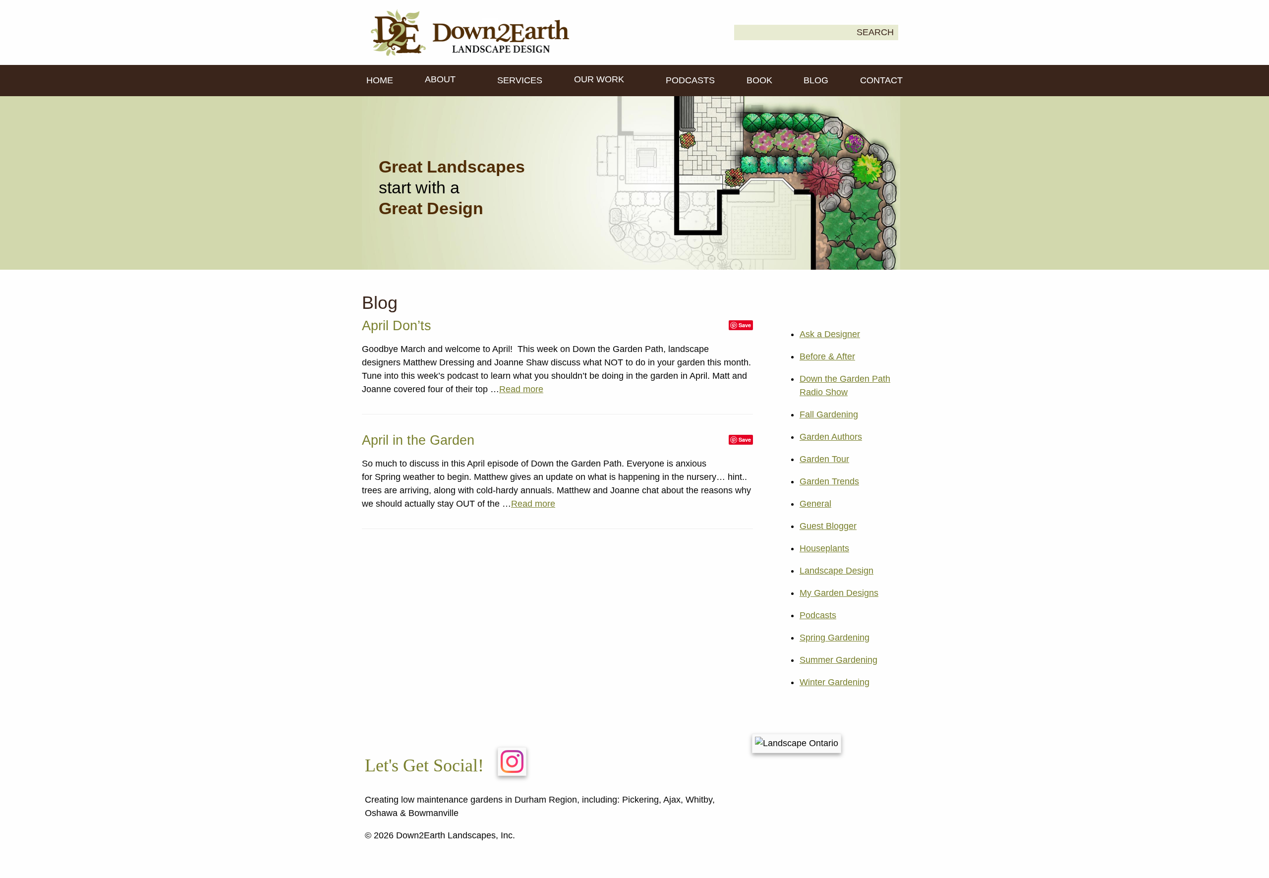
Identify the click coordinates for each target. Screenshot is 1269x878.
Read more (521, 389)
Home (379, 80)
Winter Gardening (834, 682)
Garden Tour (824, 459)
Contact (881, 80)
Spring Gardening (834, 638)
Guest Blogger (828, 526)
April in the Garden (418, 440)
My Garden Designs (839, 593)
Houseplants (824, 548)
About (441, 79)
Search (875, 32)
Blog (816, 80)
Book (759, 80)
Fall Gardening (829, 414)
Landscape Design (836, 571)
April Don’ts (396, 325)
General (815, 504)
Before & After (827, 356)
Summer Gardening (838, 660)
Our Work (600, 79)
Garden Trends (829, 481)
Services (519, 80)
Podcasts (690, 80)
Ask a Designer (830, 334)
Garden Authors (831, 437)
